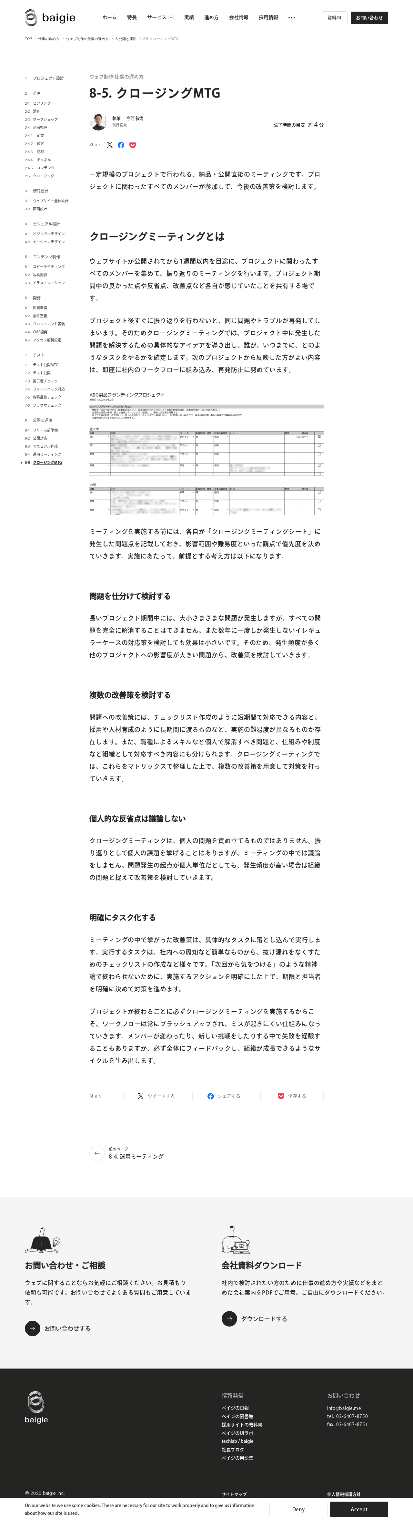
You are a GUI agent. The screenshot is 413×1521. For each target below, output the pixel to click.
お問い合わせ (369, 18)
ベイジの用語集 (237, 1458)
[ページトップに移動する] (393, 1485)
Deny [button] (298, 1509)
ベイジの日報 (235, 1408)
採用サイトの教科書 (242, 1424)
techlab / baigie (238, 1441)
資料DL (334, 18)
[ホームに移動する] (36, 1421)
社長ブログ (233, 1449)
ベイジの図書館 (237, 1416)
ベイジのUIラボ (237, 1433)
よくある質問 (128, 1292)
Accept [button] (359, 1509)
